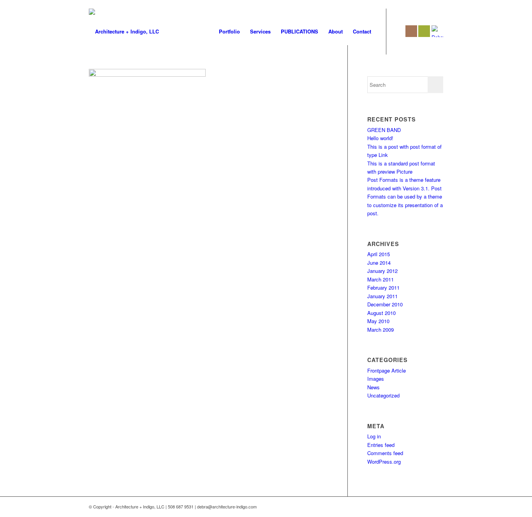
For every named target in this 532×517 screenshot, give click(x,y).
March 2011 (380, 279)
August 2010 (381, 313)
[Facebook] (398, 31)
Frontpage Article (386, 370)
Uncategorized (383, 395)
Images (375, 378)
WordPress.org (384, 461)
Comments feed (385, 453)
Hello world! (380, 138)
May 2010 (378, 321)
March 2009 (380, 329)
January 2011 (382, 296)
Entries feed (381, 444)
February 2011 (383, 287)
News (373, 387)
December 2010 (385, 304)
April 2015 (378, 254)
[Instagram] (411, 31)
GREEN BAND (384, 130)
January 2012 (382, 270)
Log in (374, 436)
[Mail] (424, 31)
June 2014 (379, 262)
